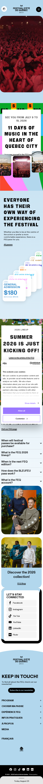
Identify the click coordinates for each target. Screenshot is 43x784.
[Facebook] (10, 769)
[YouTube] (23, 769)
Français (7, 739)
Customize (20, 418)
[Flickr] (32, 769)
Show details (30, 403)
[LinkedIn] (28, 769)
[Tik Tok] (19, 769)
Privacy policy (33, 774)
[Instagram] (15, 769)
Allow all (21, 411)
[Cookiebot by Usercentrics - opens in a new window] (30, 363)
